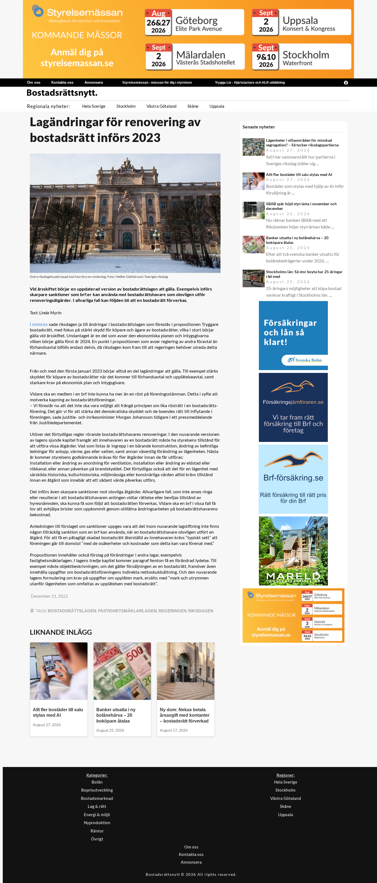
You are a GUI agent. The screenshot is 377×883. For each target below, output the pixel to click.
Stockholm (126, 106)
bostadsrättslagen (72, 610)
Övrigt (97, 838)
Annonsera (93, 82)
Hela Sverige (93, 106)
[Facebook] (346, 82)
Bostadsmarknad (97, 798)
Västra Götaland (161, 106)
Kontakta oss (62, 82)
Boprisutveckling (97, 789)
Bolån (97, 781)
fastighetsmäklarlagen (127, 610)
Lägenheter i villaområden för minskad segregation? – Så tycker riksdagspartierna (302, 142)
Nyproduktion (97, 822)
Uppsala (216, 106)
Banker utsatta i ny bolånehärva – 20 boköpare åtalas (116, 715)
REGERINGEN (172, 610)
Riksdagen (200, 610)
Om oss (33, 82)
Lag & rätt (97, 806)
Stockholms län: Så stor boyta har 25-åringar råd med (304, 274)
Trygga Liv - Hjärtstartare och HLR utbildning (250, 83)
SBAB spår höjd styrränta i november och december (301, 206)
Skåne (192, 106)
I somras (39, 324)
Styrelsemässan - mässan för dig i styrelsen (157, 83)
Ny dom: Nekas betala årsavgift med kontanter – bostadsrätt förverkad (184, 715)
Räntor (97, 830)
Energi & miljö (97, 814)
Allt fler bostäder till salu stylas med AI (299, 174)
